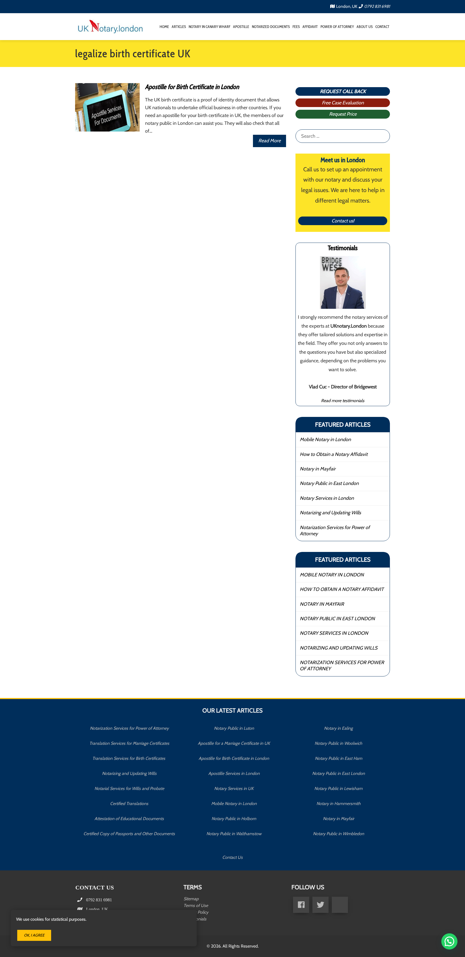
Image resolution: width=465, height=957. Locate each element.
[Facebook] (301, 905)
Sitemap (191, 898)
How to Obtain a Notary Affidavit (334, 454)
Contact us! (343, 221)
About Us (365, 26)
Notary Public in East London (329, 483)
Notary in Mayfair (318, 469)
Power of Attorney (337, 26)
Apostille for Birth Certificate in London (192, 87)
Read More (269, 141)
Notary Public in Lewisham (338, 788)
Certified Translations (129, 803)
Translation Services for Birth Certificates (129, 758)
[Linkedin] (340, 905)
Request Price (343, 114)
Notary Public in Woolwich (338, 743)
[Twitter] (320, 905)
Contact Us (232, 857)
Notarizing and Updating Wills (330, 513)
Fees (296, 26)
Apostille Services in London (234, 773)
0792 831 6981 (377, 6)
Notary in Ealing (338, 728)
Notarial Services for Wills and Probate (129, 788)
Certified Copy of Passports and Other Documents (129, 833)
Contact (382, 26)
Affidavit (310, 26)
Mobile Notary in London (325, 439)
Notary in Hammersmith (338, 803)
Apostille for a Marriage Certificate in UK (234, 743)
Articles (179, 26)
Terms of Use (196, 905)
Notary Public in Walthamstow (234, 833)
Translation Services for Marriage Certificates (129, 743)
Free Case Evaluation (343, 103)
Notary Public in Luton (234, 728)
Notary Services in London (327, 498)
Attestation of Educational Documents (129, 818)
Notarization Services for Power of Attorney (335, 530)
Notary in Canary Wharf (209, 26)
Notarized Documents (271, 26)
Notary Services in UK (233, 788)
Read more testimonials (342, 400)
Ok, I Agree (34, 935)
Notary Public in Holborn (234, 818)
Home (164, 26)
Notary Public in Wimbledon (338, 833)
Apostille (241, 26)
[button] (449, 941)
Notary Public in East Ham (338, 758)
